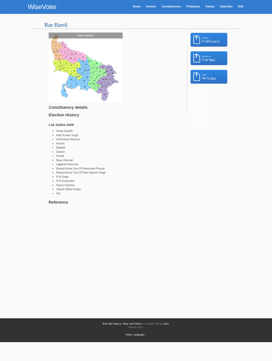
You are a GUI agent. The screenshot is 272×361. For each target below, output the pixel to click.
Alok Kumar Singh (67, 135)
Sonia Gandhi (64, 130)
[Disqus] (105, 257)
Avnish (60, 143)
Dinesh (60, 151)
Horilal (60, 155)
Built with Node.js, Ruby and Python (122, 323)
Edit (240, 6)
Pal (58, 193)
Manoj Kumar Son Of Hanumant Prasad (80, 168)
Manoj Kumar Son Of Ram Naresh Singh (81, 172)
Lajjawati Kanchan (67, 164)
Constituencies (171, 6)
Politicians (193, 6)
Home (136, 6)
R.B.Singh (62, 176)
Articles (151, 6)
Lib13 (166, 323)
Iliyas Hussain (64, 160)
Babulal (60, 147)
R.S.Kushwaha (65, 180)
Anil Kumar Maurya (68, 139)
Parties (210, 6)
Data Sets (226, 6)
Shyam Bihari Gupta (68, 189)
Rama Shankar (65, 185)
